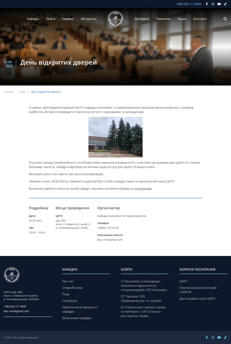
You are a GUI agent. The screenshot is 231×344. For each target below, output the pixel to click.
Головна (9, 91)
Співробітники (72, 288)
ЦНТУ (183, 281)
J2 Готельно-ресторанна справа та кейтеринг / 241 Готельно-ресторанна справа (143, 311)
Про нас (68, 281)
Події (22, 91)
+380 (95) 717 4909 (188, 4)
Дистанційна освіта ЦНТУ (197, 299)
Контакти (199, 19)
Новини (67, 19)
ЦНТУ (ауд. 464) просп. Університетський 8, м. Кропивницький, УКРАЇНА (21, 295)
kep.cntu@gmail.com (16, 311)
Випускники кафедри (76, 318)
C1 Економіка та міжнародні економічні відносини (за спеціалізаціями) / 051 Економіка (144, 285)
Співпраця (69, 301)
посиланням (143, 188)
